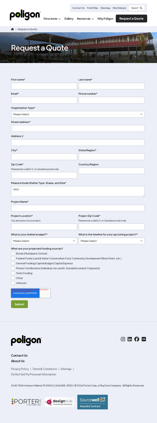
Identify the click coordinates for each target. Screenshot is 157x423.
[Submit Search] (141, 8)
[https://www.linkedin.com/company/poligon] (130, 339)
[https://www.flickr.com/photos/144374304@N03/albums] (144, 339)
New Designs (119, 7)
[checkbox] (78, 268)
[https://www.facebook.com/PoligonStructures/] (136, 339)
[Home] (25, 15)
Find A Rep (92, 7)
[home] (12, 29)
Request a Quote (131, 18)
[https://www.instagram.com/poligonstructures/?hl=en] (123, 339)
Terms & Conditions (44, 369)
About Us (18, 361)
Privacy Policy (20, 369)
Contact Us (78, 7)
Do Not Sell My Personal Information (33, 374)
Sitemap (66, 369)
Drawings (105, 7)
